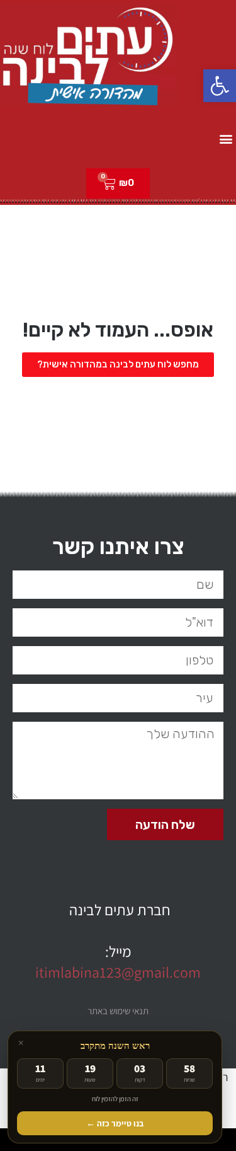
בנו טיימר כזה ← (114, 1123)
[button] (219, 85)
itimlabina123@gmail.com (118, 972)
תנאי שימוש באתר (118, 1011)
